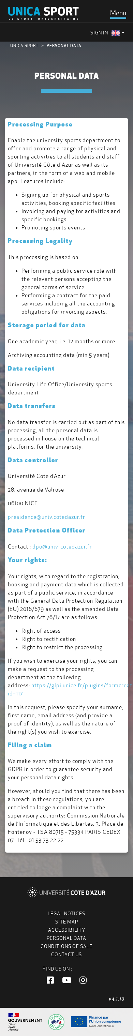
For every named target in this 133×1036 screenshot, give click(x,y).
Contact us (66, 954)
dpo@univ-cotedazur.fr (62, 546)
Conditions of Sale (66, 946)
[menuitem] (118, 33)
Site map (66, 922)
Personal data (66, 938)
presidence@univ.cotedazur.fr (46, 517)
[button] (50, 980)
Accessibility (66, 930)
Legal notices (66, 914)
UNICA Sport (24, 45)
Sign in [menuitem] (99, 33)
